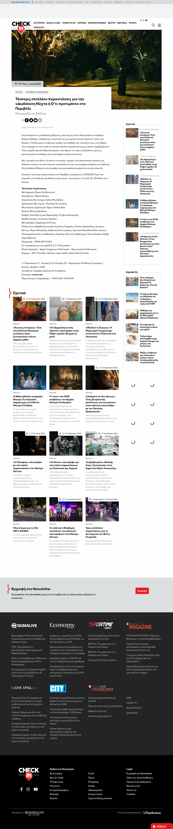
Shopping (93, 781)
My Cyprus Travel (143, 2)
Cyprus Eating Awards (100, 798)
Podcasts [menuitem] (39, 27)
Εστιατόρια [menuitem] (39, 23)
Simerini (50, 2)
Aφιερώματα (95, 789)
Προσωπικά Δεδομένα (138, 781)
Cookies (130, 794)
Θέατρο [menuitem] (112, 23)
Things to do (56, 781)
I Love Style (96, 2)
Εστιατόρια (56, 773)
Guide (91, 785)
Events (53, 798)
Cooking (129, 2)
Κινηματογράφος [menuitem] (97, 23)
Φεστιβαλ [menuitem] (122, 23)
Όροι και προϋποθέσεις (139, 777)
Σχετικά (19, 293)
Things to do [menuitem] (69, 23)
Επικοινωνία (133, 785)
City (86, 2)
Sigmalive (39, 2)
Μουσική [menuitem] (82, 23)
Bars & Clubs (56, 777)
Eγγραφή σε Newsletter (139, 773)
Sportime (60, 2)
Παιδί (91, 773)
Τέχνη (91, 777)
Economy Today (74, 2)
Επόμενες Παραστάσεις (37, 92)
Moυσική (55, 785)
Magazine (118, 2)
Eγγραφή (142, 590)
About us (131, 789)
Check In (108, 2)
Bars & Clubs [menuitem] (53, 23)
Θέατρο (19, 92)
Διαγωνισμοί (95, 794)
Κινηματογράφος (59, 789)
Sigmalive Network (20, 2)
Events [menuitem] (132, 23)
